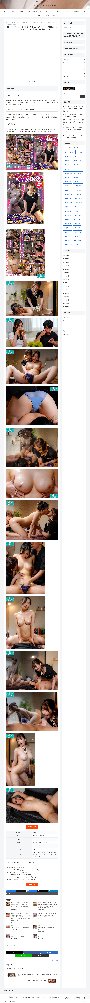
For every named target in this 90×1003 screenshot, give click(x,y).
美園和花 (14, 945)
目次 (30, 81)
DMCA (29, 997)
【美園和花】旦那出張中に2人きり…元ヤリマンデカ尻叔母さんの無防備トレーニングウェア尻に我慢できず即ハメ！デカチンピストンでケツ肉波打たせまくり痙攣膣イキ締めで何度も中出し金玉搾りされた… (21, 917)
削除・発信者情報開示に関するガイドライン (41, 997)
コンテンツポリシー (56, 997)
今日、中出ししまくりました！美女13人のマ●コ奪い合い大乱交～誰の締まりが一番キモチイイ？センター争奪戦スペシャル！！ (48, 915)
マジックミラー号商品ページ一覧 (78, 998)
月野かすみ (9, 945)
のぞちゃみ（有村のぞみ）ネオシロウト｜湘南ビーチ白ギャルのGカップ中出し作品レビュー (74, 109)
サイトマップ (71, 997)
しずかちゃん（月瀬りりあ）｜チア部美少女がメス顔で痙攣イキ (74, 136)
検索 (64, 93)
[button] (40, 955)
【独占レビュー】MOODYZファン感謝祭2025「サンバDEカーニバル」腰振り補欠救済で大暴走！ (48, 927)
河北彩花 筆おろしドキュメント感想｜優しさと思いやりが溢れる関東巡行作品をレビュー (74, 129)
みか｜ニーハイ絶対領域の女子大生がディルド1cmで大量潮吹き (74, 115)
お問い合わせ (67, 998)
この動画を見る (32, 826)
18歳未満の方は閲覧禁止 (80, 997)
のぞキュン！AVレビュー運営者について (18, 997)
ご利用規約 (64, 997)
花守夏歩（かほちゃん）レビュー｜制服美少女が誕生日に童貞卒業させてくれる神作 (74, 122)
